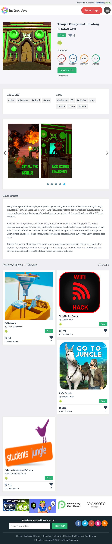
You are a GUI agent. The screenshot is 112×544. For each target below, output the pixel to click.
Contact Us (69, 536)
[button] (4, 152)
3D (72, 100)
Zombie (61, 106)
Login (108, 2)
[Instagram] (98, 523)
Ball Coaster (11, 323)
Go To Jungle (65, 393)
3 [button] (56, 184)
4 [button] (60, 184)
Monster (83, 106)
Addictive (81, 100)
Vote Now (67, 70)
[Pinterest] (91, 523)
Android (36, 100)
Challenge (62, 100)
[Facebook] (78, 523)
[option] (23, 151)
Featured (28, 536)
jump (92, 100)
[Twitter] (85, 523)
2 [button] (52, 184)
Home (19, 536)
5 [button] (64, 184)
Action (11, 100)
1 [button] (47, 184)
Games (46, 100)
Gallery (37, 536)
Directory (47, 536)
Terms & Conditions (86, 536)
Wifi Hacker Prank (68, 316)
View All (103, 264)
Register (100, 2)
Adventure (23, 100)
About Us (58, 536)
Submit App (92, 10)
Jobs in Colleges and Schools (19, 470)
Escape (71, 106)
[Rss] (104, 523)
